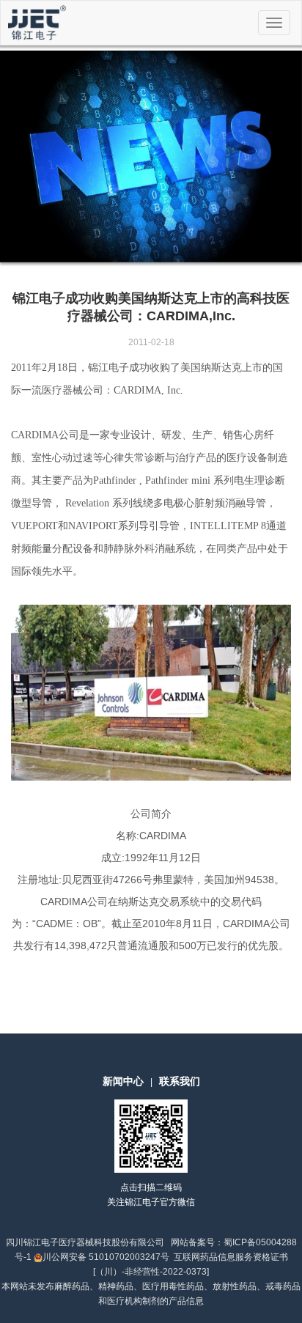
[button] (22, 156)
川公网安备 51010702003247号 (106, 1257)
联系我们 (179, 1081)
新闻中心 (123, 1081)
